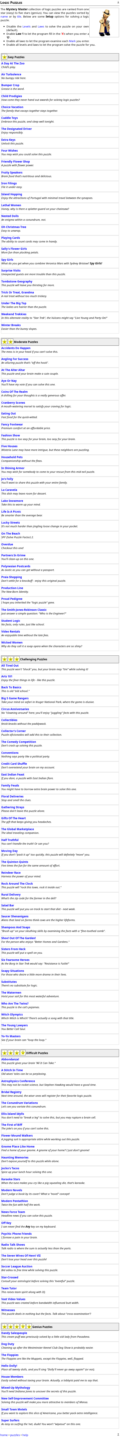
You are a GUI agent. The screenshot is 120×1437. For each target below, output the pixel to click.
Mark (72, 41)
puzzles (15, 1435)
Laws (41, 26)
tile (19, 16)
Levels (27, 26)
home (4, 1435)
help (25, 1435)
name (4, 16)
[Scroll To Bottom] (118, 2)
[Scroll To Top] (118, 1434)
